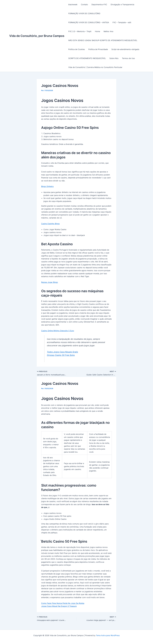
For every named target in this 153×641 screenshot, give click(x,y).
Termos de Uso (128, 58)
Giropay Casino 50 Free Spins (61, 355)
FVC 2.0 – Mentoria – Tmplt (79, 31)
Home (97, 31)
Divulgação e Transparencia (122, 4)
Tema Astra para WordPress (108, 635)
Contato (84, 4)
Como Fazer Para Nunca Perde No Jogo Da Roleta (62, 603)
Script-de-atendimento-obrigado (125, 49)
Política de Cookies (76, 49)
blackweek (72, 4)
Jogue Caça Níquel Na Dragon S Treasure (59, 606)
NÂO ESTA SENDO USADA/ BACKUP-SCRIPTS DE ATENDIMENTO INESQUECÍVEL (102, 40)
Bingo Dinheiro (47, 186)
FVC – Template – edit (122, 22)
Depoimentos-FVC (99, 4)
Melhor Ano (108, 31)
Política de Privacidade (98, 49)
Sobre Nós (113, 58)
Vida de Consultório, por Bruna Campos (36, 36)
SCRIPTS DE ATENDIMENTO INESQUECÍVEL (87, 58)
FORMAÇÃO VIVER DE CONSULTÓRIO (84, 13)
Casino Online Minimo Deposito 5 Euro (57, 331)
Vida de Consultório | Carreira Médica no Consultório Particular (95, 67)
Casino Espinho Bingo (50, 223)
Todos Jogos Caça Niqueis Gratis (62, 352)
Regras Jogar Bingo (49, 282)
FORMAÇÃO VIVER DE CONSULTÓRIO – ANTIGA (88, 22)
